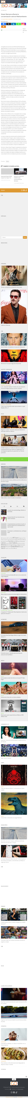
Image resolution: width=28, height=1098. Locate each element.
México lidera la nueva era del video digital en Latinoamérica (14, 594)
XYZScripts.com (20, 1097)
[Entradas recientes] (4, 506)
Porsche (8, 546)
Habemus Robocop (5, 325)
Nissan (7, 161)
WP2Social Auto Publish (9, 1097)
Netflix (23, 545)
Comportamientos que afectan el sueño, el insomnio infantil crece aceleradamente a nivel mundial (16, 525)
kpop (18, 541)
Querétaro (15, 546)
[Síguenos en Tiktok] (26, 190)
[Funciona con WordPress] (10, 1089)
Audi (11, 538)
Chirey (24, 538)
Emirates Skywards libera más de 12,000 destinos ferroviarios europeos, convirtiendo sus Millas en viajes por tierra (13, 860)
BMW (17, 538)
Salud (3, 548)
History (4, 541)
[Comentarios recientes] (17, 506)
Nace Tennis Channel (6, 758)
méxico (23, 543)
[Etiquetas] (24, 506)
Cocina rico (3, 1041)
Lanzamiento (22, 541)
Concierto (5, 539)
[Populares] (11, 506)
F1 (16, 539)
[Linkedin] (13, 24)
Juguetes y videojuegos (6, 385)
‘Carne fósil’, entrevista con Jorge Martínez (11, 817)
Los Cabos (13, 543)
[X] (8, 24)
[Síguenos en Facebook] (24, 190)
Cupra (8, 539)
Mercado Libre (19, 543)
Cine (2, 539)
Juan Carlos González (8, 19)
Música (3, 545)
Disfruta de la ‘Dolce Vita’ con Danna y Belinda (11, 697)
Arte (9, 538)
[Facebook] (3, 24)
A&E (2, 538)
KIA (17, 541)
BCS (14, 538)
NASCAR (8, 545)
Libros (3, 543)
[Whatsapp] (18, 24)
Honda (7, 541)
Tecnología (3, 573)
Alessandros (5, 538)
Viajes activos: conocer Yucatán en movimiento (11, 497)
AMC (8, 538)
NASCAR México (14, 545)
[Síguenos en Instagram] (22, 190)
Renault (21, 546)
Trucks (6, 548)
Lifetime (7, 543)
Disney (11, 539)
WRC (16, 548)
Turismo (9, 548)
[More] (3, 26)
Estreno (13, 539)
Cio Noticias (3, 1069)
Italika (14, 541)
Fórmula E (20, 539)
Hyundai (10, 541)
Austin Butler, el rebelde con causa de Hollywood (13, 347)
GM (23, 539)
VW (14, 548)
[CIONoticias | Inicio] (4, 2)
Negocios (20, 545)
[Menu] (26, 1)
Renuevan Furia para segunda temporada (11, 363)
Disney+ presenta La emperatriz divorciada (11, 287)
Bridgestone (21, 538)
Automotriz (4, 10)
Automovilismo (4, 610)
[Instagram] (23, 24)
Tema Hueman (20, 1089)
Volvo (12, 548)
